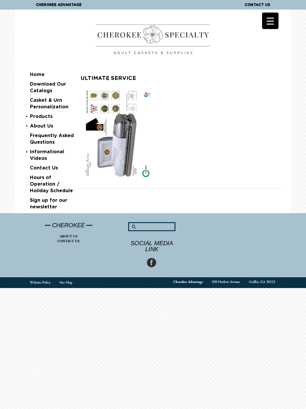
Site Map (65, 282)
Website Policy (40, 282)
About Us (68, 236)
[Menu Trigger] (270, 21)
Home (37, 74)
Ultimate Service (108, 78)
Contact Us (257, 5)
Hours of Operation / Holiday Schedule (51, 184)
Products (41, 116)
